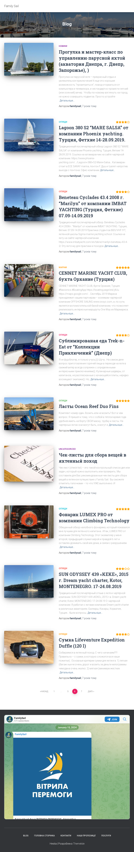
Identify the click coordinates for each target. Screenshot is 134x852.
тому (89, 106)
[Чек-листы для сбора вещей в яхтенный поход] (29, 463)
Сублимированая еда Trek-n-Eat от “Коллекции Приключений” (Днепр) (91, 347)
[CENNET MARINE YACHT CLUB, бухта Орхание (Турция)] (29, 280)
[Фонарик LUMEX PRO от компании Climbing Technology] (29, 521)
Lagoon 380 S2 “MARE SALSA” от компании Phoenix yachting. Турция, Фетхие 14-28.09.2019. (93, 134)
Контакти (66, 835)
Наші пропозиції (86, 835)
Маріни (63, 267)
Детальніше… (67, 100)
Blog (25, 835)
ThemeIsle (78, 843)
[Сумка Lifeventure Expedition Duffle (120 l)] (29, 647)
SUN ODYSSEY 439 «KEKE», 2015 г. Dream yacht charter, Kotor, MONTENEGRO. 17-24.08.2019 (93, 580)
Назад (44, 691)
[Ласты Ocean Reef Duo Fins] (29, 413)
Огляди (63, 122)
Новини (63, 46)
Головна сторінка (44, 835)
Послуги (106, 835)
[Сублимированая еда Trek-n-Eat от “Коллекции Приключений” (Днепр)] (29, 348)
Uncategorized (67, 449)
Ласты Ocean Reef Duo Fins (88, 406)
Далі (90, 691)
